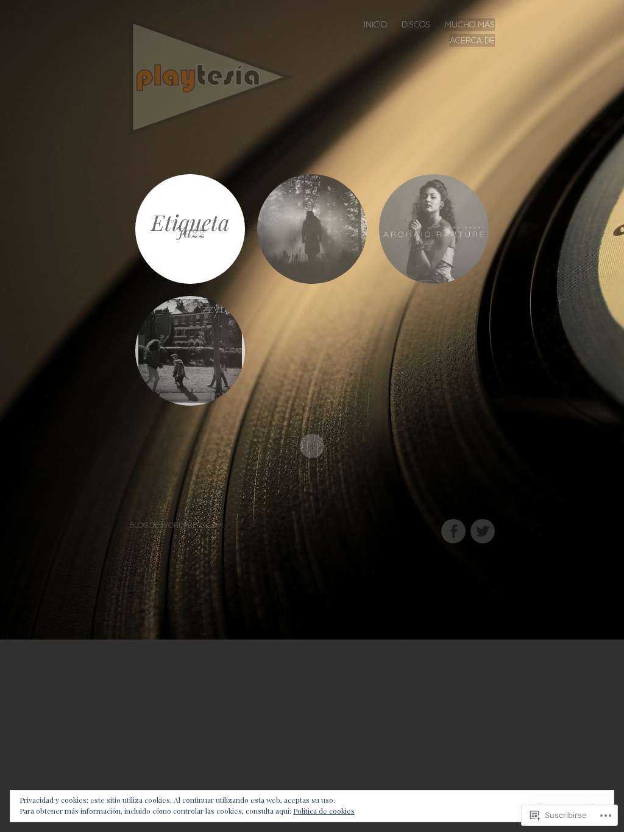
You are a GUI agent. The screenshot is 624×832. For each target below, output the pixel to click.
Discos (416, 24)
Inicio (375, 24)
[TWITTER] (481, 524)
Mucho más (470, 24)
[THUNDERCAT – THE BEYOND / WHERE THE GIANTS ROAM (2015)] (312, 229)
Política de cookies (324, 811)
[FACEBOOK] (452, 524)
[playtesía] (216, 75)
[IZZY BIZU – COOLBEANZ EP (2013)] (190, 351)
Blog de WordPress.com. (176, 524)
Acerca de (472, 40)
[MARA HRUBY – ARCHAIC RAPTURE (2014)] (434, 229)
